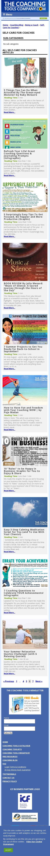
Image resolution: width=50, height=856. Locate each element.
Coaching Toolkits (12, 749)
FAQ (4, 764)
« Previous (8, 681)
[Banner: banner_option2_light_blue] (25, 19)
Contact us (8, 777)
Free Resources (10, 756)
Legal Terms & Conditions (15, 767)
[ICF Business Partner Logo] (25, 809)
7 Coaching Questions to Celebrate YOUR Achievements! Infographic (23, 593)
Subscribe (8, 733)
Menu (9, 14)
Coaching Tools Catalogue (16, 745)
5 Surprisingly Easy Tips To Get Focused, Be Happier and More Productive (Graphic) (23, 217)
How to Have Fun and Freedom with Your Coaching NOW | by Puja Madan (23, 410)
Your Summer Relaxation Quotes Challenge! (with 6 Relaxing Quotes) (20, 654)
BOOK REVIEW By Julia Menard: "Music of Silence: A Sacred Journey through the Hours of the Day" (23, 287)
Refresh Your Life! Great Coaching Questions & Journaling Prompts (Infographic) (19, 155)
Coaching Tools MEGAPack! (16, 753)
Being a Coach (31, 25)
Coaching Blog (16, 25)
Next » (39, 681)
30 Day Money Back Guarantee (17, 770)
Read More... (9, 112)
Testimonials (9, 774)
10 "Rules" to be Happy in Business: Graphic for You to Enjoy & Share (22, 471)
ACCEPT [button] (8, 850)
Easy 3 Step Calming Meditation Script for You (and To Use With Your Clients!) (24, 532)
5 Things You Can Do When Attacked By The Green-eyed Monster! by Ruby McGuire (22, 92)
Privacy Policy (10, 781)
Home (5, 25)
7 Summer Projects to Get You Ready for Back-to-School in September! (23, 349)
